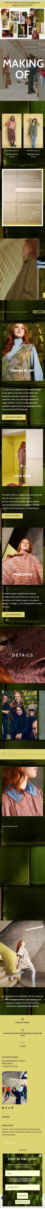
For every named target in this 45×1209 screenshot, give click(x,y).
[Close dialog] (40, 1155)
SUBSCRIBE (22, 1195)
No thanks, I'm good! (22, 1202)
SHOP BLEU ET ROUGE (13, 417)
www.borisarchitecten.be (28, 1006)
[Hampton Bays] (22, 14)
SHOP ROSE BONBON (13, 614)
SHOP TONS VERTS (12, 516)
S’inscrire (22, 1150)
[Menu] (3, 14)
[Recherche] (8, 14)
